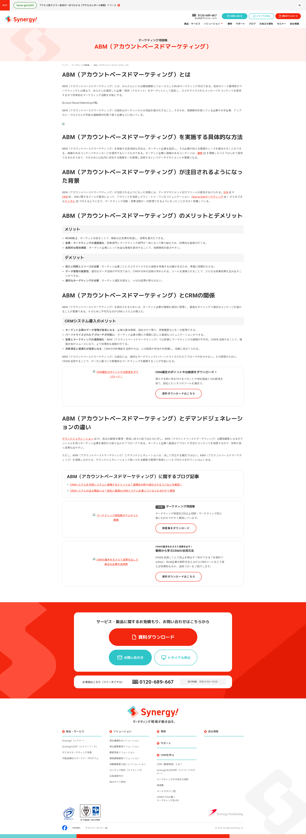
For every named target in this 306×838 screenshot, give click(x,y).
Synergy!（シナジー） (73, 740)
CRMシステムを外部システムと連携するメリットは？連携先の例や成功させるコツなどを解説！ (126, 484)
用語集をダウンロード (176, 528)
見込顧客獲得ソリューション (124, 746)
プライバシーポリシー (95, 827)
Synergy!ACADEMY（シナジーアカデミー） (176, 771)
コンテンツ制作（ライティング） (126, 770)
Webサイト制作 (117, 781)
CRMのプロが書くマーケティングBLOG (168, 798)
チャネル (70, 201)
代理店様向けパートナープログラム (80, 758)
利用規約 (76, 827)
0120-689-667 (157, 682)
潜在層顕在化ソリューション (124, 740)
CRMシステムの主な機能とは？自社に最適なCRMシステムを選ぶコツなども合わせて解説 (122, 490)
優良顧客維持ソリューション (124, 758)
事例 (230, 23)
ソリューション (212, 23)
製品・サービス (192, 23)
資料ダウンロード (290, 16)
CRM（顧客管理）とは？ (169, 764)
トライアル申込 (263, 16)
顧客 (200, 153)
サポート (240, 23)
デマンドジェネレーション (77, 438)
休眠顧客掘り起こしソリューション (127, 764)
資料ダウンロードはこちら (178, 393)
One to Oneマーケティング (207, 196)
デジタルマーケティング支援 (77, 752)
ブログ (252, 23)
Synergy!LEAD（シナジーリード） (80, 746)
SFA (225, 192)
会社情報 (294, 23)
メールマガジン (165, 791)
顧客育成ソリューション (122, 752)
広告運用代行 (116, 775)
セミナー (281, 23)
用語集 (160, 785)
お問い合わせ (236, 16)
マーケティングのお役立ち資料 (173, 779)
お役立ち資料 (266, 23)
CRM (65, 196)
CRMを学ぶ (167, 755)
